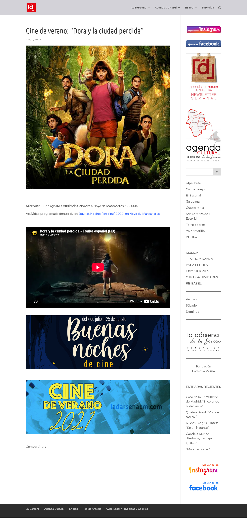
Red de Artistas (92, 508)
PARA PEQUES (197, 265)
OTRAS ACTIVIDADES (202, 277)
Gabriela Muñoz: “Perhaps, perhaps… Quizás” (200, 438)
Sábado (191, 305)
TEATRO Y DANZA (199, 259)
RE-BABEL (194, 283)
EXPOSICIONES (197, 271)
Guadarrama (195, 208)
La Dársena (138, 7)
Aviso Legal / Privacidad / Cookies (127, 508)
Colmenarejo (195, 189)
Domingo (192, 312)
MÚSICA (192, 253)
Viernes (191, 299)
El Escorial (193, 195)
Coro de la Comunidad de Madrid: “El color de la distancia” (202, 401)
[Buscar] (217, 171)
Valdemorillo (195, 231)
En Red (189, 7)
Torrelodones (195, 225)
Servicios (208, 7)
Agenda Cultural (166, 7)
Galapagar (193, 202)
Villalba (191, 237)
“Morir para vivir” (198, 449)
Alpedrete (193, 183)
